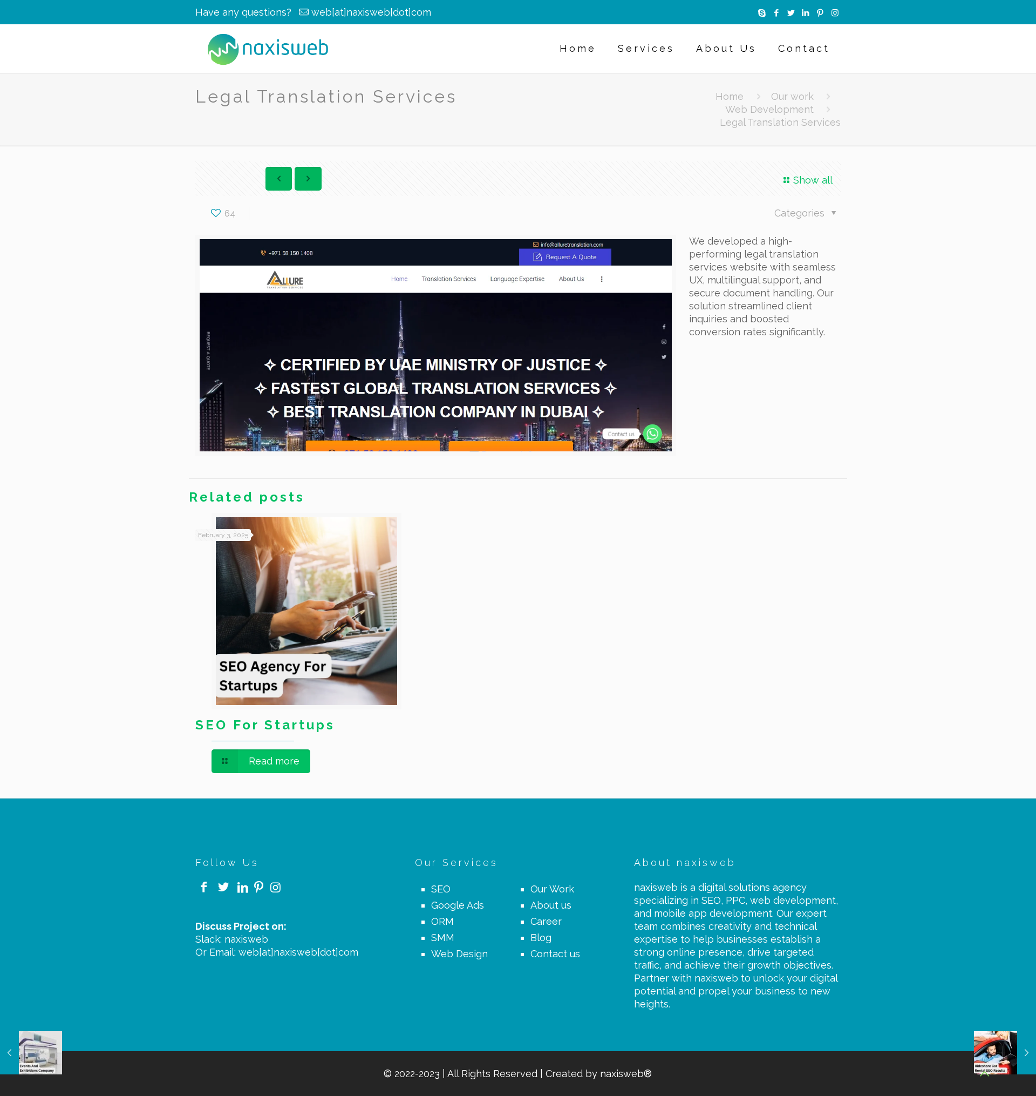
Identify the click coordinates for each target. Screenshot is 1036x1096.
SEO (441, 889)
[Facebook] (776, 13)
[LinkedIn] (806, 13)
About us (550, 905)
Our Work (552, 889)
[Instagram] (835, 13)
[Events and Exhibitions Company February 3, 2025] (31, 1052)
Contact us (555, 953)
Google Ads (457, 905)
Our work (792, 96)
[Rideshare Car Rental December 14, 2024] (1005, 1052)
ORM (442, 921)
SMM (442, 937)
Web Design (459, 953)
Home (729, 96)
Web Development (769, 109)
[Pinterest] (820, 13)
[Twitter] (791, 13)
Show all (813, 180)
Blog (540, 937)
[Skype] (762, 13)
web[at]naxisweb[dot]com (371, 12)
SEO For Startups (265, 725)
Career (546, 921)
